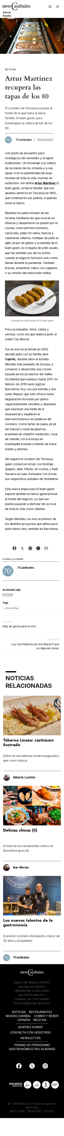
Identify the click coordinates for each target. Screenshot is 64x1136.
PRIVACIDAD (34, 1111)
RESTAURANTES (40, 1012)
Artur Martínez (45, 183)
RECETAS (40, 1020)
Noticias (10, 69)
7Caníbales (25, 567)
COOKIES (49, 1111)
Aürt (38, 384)
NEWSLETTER (30, 1038)
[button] (57, 6)
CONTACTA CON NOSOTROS (30, 1032)
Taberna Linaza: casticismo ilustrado (28, 742)
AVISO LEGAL (17, 1111)
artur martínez (12, 608)
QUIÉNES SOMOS (30, 1027)
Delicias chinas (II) (20, 830)
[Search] (50, 6)
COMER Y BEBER (46, 1016)
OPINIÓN (24, 1020)
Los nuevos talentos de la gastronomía (28, 922)
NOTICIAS (19, 1012)
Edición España (7, 14)
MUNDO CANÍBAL (18, 1016)
